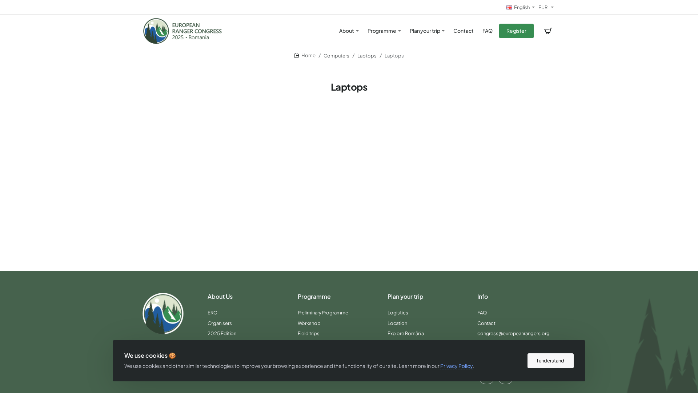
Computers (336, 56)
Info (482, 296)
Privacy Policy (456, 365)
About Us (220, 296)
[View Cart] (548, 31)
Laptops (367, 56)
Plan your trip (406, 296)
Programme (314, 296)
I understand (550, 361)
